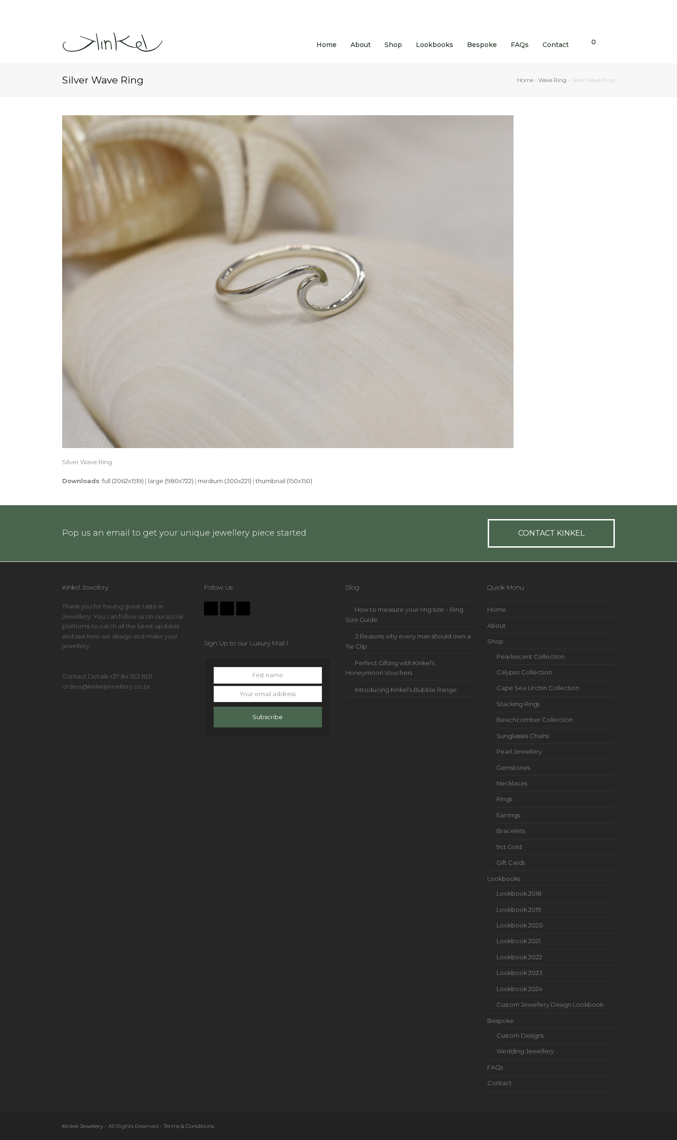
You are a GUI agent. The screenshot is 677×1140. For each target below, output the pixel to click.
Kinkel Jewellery (82, 1125)
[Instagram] (227, 608)
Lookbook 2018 (519, 893)
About (496, 625)
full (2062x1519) (123, 480)
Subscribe (267, 717)
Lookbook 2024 (519, 988)
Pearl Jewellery (519, 751)
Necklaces (511, 783)
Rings (504, 799)
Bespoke (500, 1020)
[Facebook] (211, 608)
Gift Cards (510, 862)
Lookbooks (503, 878)
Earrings (508, 815)
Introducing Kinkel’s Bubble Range (406, 689)
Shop (495, 641)
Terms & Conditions (188, 1125)
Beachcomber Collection (534, 719)
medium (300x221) (224, 480)
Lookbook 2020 (519, 925)
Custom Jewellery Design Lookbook (549, 1004)
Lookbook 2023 (519, 972)
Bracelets (510, 830)
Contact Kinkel (551, 533)
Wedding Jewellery (525, 1051)
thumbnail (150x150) (284, 480)
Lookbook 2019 (518, 909)
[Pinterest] (243, 608)
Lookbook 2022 (519, 957)
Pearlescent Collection (530, 656)
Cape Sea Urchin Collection (537, 687)
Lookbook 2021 (518, 941)
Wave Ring (552, 80)
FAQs (495, 1067)
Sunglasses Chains (522, 735)
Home (525, 80)
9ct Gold (509, 847)
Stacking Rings (518, 704)
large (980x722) (170, 480)
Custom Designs (520, 1035)
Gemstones (513, 767)
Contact (499, 1083)
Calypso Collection (524, 672)
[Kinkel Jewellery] (115, 43)
